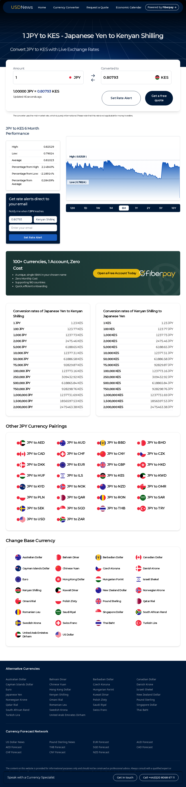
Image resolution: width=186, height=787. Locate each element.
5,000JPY (20, 347)
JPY (77, 77)
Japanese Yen (14, 694)
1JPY (16, 323)
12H (72, 208)
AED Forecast (14, 747)
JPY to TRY (156, 508)
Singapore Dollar (113, 612)
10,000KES (111, 353)
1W (98, 208)
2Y (148, 208)
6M (124, 208)
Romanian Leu (31, 612)
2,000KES (110, 341)
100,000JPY (21, 371)
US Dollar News (15, 742)
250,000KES (112, 377)
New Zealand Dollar (115, 590)
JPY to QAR (76, 497)
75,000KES (111, 365)
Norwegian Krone (154, 590)
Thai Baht (109, 623)
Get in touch (125, 777)
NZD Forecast (101, 752)
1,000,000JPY (23, 395)
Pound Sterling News (62, 742)
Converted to (110, 68)
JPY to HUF (36, 476)
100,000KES (112, 371)
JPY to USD (36, 519)
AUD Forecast (145, 742)
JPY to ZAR (75, 519)
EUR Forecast (101, 742)
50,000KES (111, 359)
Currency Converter (66, 7)
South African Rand (155, 612)
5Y (160, 208)
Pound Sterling (112, 601)
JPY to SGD (76, 508)
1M (111, 208)
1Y (136, 208)
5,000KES (110, 347)
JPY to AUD (76, 443)
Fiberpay (170, 7)
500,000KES (112, 383)
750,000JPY (21, 389)
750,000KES (112, 389)
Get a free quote (159, 98)
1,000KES (110, 335)
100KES (109, 329)
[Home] (152, 274)
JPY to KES (115, 476)
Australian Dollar (32, 557)
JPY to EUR (76, 465)
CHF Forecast (13, 752)
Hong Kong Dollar (73, 579)
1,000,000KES (113, 395)
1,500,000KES (113, 401)
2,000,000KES (113, 407)
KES (165, 77)
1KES (107, 323)
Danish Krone (151, 568)
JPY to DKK (36, 465)
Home (42, 7)
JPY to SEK (35, 508)
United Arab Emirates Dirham (35, 634)
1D (85, 208)
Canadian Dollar (152, 557)
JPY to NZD (116, 486)
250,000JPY (21, 377)
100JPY (18, 329)
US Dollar (68, 634)
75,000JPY (20, 365)
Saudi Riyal (69, 612)
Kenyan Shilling (32, 590)
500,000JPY (21, 383)
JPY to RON (116, 497)
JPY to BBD (116, 443)
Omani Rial (29, 601)
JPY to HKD (156, 465)
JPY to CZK (156, 454)
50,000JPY (20, 359)
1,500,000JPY (23, 401)
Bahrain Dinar (71, 557)
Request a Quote (97, 7)
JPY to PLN (36, 497)
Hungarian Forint (113, 579)
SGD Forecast (101, 747)
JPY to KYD (35, 486)
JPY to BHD (156, 443)
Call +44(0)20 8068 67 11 (159, 777)
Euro (25, 579)
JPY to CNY (116, 454)
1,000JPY (20, 335)
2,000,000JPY (23, 407)
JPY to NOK (76, 486)
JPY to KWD (156, 476)
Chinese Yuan (71, 568)
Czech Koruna (111, 568)
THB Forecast (57, 747)
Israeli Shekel (151, 579)
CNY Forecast (57, 752)
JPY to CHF (76, 454)
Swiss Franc (70, 623)
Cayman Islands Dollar (36, 568)
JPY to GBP (116, 465)
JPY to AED (36, 443)
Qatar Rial (149, 601)
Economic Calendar (128, 7)
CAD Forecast (145, 747)
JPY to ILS (75, 476)
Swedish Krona (32, 623)
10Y (173, 208)
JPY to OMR (156, 486)
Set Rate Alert (121, 98)
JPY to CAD (36, 454)
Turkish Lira (150, 623)
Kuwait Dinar (70, 590)
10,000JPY (20, 353)
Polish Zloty (70, 601)
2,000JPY (20, 341)
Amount (18, 68)
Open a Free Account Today (116, 273)
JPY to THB (116, 508)
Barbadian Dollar (113, 557)
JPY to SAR (156, 497)
